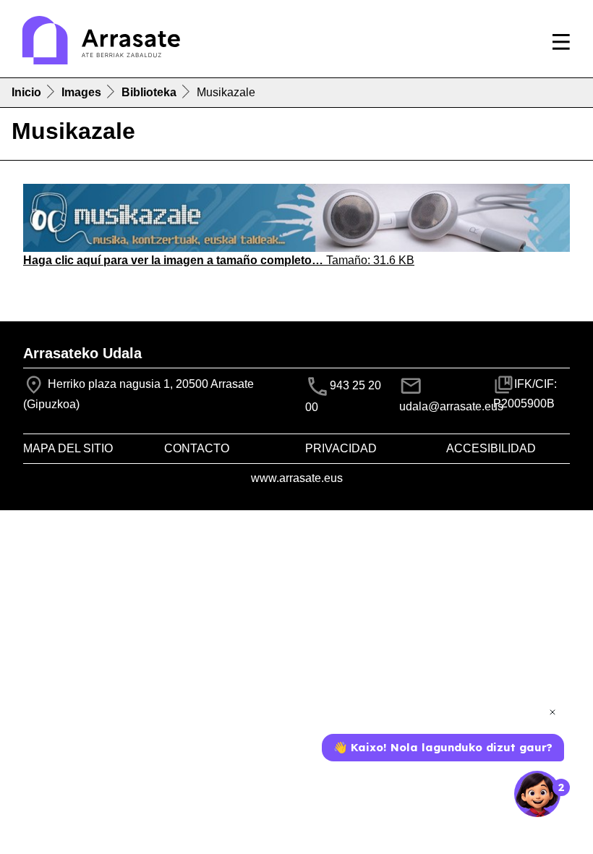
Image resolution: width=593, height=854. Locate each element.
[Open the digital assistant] (537, 794)
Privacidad (341, 448)
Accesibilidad (491, 448)
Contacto (196, 448)
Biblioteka (148, 92)
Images (81, 92)
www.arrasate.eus (297, 478)
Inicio (26, 92)
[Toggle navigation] (561, 42)
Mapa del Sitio (68, 448)
